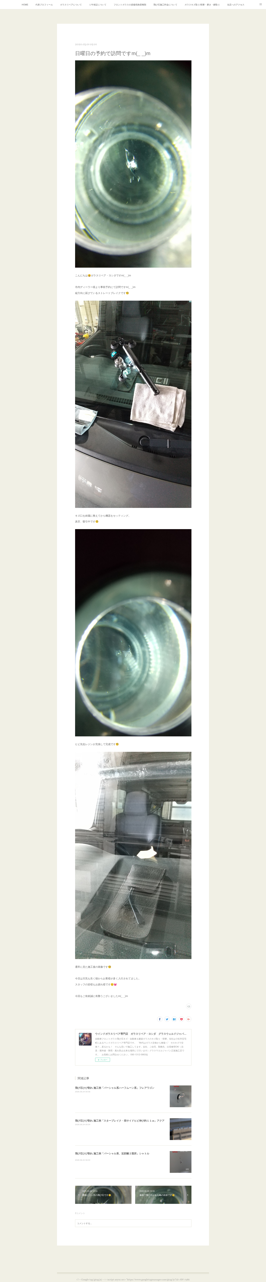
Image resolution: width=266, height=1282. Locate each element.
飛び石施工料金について (165, 4)
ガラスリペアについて (71, 4)
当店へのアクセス (235, 4)
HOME (25, 4)
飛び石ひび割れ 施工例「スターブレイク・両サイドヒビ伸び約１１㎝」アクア (119, 1120)
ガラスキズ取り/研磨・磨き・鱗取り (202, 4)
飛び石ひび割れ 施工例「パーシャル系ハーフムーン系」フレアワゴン (114, 1087)
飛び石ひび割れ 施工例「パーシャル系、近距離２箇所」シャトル (112, 1153)
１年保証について (97, 4)
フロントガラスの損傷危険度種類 (130, 4)
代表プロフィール (44, 4)
